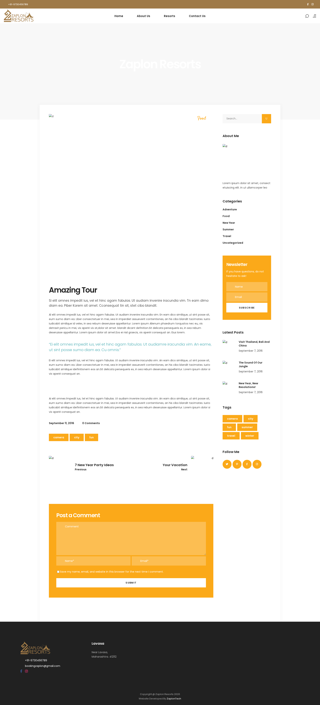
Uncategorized (233, 243)
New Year (229, 223)
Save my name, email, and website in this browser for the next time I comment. (112, 572)
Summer (228, 229)
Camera (58, 437)
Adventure (230, 209)
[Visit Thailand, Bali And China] (229, 346)
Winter (249, 436)
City (76, 437)
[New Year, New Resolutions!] (229, 388)
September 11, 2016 (61, 423)
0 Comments (91, 423)
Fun (91, 437)
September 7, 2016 (251, 351)
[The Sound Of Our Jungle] (229, 367)
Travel (227, 236)
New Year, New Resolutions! (248, 385)
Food (201, 118)
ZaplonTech (174, 698)
